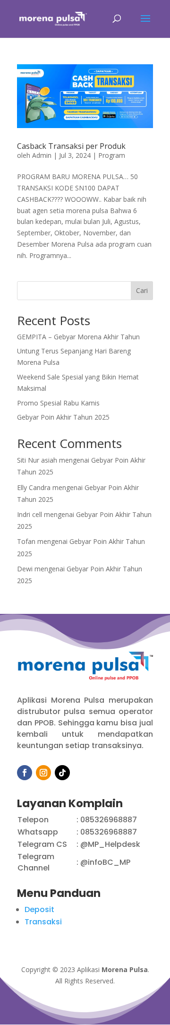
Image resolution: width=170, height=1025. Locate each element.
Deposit (39, 909)
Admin (41, 155)
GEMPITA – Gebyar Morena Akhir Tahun (78, 336)
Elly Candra (34, 487)
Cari (142, 290)
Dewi (25, 568)
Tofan (26, 541)
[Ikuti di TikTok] (62, 772)
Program (111, 155)
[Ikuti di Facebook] (24, 772)
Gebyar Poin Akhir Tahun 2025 (63, 417)
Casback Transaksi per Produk (71, 146)
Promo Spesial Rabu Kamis (58, 402)
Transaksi (43, 921)
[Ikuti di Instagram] (43, 772)
